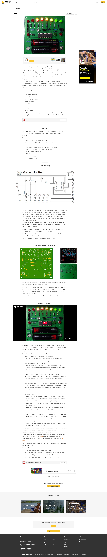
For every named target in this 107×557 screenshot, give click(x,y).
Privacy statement (42, 554)
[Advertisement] (87, 66)
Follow (31, 61)
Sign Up (103, 2)
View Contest (71, 471)
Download (63, 120)
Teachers (28, 2)
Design (45, 542)
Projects (16, 2)
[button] (76, 13)
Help (65, 542)
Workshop (46, 541)
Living (53, 541)
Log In (97, 2)
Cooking (53, 539)
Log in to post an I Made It (53, 486)
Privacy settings (50, 554)
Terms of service (34, 554)
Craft (45, 544)
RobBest (15, 11)
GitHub (41, 436)
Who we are (66, 546)
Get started (66, 541)
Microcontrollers (26, 11)
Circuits (20, 11)
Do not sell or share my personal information (64, 554)
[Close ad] (95, 51)
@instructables (83, 539)
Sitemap (66, 544)
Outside (53, 542)
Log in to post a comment (53, 531)
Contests (22, 2)
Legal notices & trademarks (80, 554)
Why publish (67, 539)
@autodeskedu (83, 541)
